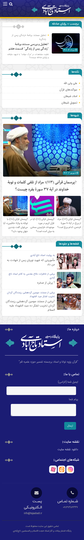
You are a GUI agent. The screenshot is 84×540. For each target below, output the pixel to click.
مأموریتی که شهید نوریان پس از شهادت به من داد (31, 262)
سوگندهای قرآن (68, 89)
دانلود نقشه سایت (67, 449)
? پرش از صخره (46, 282)
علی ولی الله (70, 83)
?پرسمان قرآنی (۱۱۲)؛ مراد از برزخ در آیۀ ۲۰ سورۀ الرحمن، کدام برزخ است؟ (69, 223)
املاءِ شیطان (70, 96)
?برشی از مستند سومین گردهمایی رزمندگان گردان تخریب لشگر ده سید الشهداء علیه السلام (30, 305)
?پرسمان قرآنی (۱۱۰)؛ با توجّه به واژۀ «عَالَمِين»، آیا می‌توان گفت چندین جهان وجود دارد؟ (15, 225)
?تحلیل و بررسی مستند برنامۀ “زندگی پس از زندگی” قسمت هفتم (29, 46)
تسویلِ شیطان (69, 102)
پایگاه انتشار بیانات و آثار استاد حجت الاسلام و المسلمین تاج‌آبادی (42, 531)
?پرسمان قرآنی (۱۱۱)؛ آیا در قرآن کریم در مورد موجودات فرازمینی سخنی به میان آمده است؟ (42, 225)
